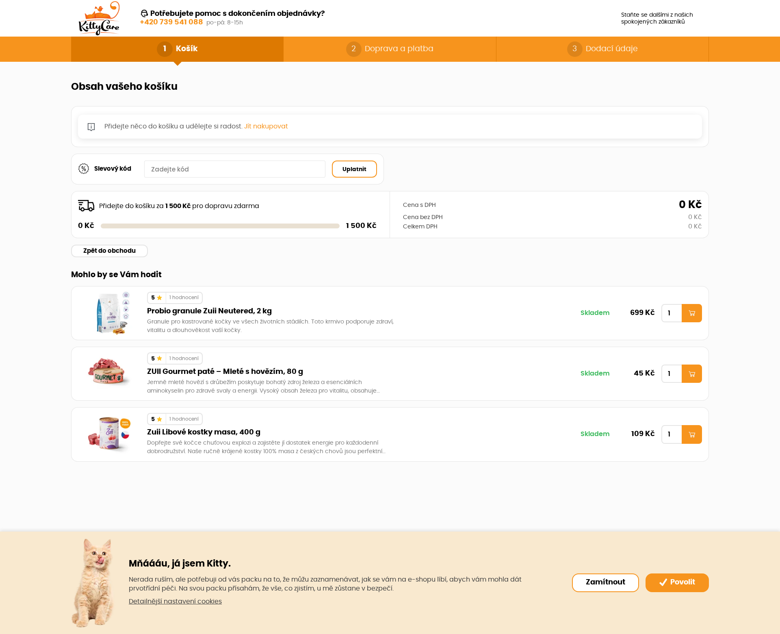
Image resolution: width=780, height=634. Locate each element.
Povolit (682, 582)
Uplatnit (354, 169)
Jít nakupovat (266, 126)
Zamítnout (605, 582)
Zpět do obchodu (109, 251)
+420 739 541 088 (171, 22)
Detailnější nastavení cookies (175, 601)
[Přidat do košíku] (692, 313)
